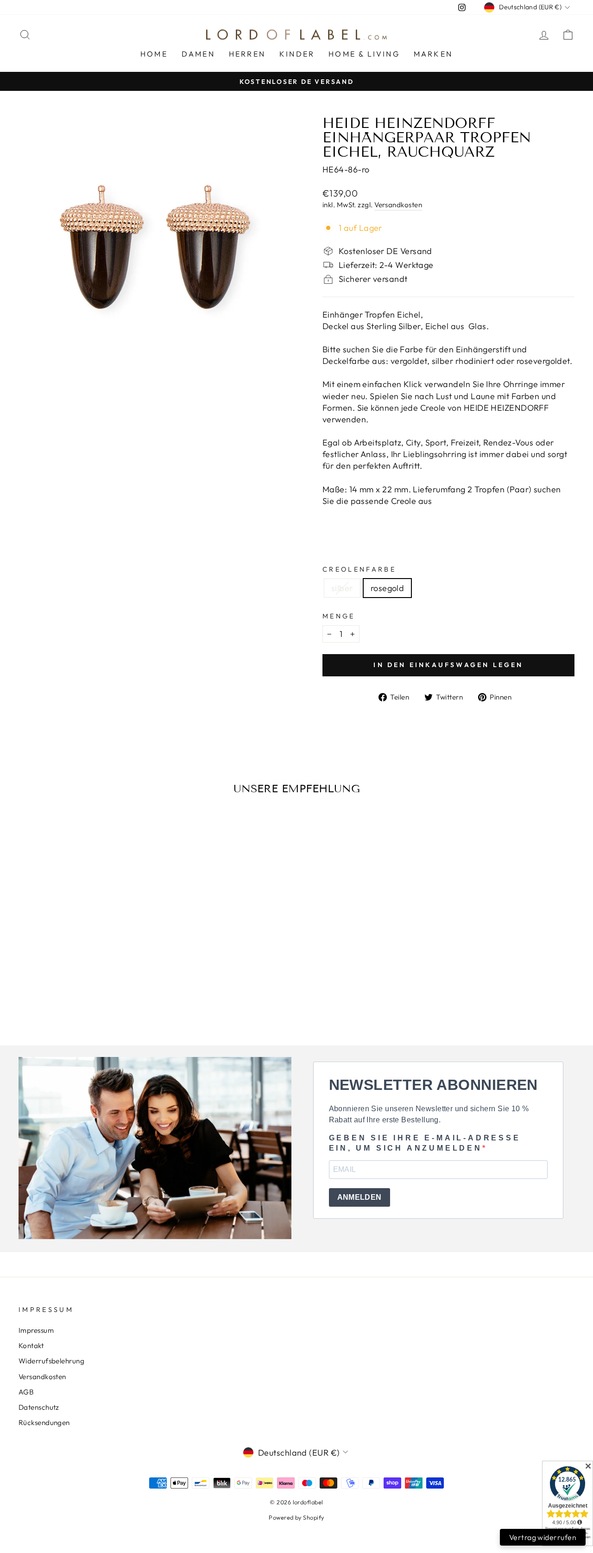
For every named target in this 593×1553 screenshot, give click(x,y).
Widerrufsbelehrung (51, 1360)
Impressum (36, 1330)
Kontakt (31, 1345)
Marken (433, 53)
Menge (338, 616)
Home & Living (364, 53)
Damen (198, 53)
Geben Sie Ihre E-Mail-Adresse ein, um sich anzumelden (425, 1143)
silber (342, 588)
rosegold (387, 588)
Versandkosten (398, 204)
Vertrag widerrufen (542, 1537)
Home (154, 53)
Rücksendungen (44, 1422)
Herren (247, 53)
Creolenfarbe (359, 569)
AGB (26, 1392)
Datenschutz (39, 1407)
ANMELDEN (359, 1197)
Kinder (297, 53)
